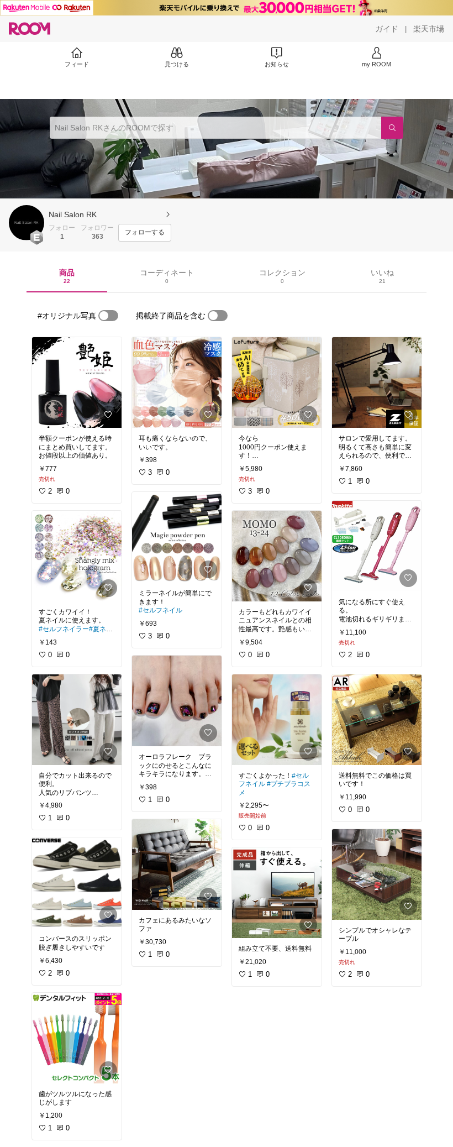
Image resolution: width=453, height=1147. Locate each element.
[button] (26, 222)
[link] (77, 382)
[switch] (108, 315)
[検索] (392, 128)
